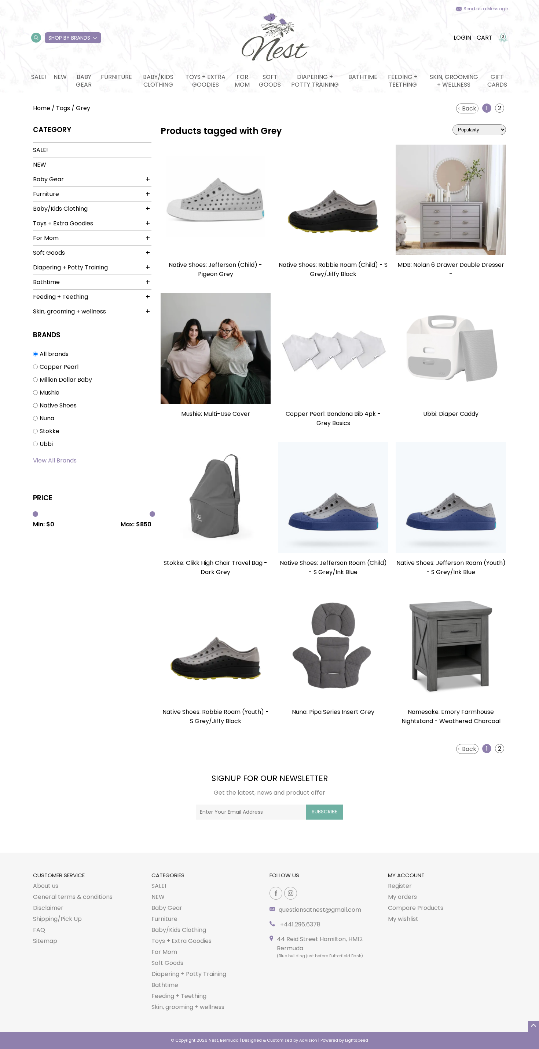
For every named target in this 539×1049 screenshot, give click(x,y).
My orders (402, 897)
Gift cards (497, 81)
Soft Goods (270, 81)
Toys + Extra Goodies (205, 81)
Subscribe (324, 811)
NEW (60, 77)
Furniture (116, 77)
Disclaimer (48, 908)
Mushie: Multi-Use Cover (215, 414)
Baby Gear (84, 81)
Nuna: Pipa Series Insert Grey (333, 712)
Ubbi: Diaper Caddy (450, 414)
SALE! (38, 77)
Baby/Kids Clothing (158, 81)
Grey (83, 108)
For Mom (242, 81)
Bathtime (362, 77)
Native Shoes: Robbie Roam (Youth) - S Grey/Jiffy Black (215, 716)
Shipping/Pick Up (57, 919)
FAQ (39, 930)
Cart (484, 37)
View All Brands (55, 460)
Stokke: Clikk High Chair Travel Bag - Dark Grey (215, 567)
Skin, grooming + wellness (454, 81)
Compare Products (415, 908)
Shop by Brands (69, 37)
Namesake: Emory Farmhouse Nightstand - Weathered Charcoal (451, 716)
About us (45, 886)
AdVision (308, 1040)
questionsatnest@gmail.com (320, 909)
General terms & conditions (73, 897)
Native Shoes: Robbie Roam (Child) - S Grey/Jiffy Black (333, 269)
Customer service (59, 875)
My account (406, 875)
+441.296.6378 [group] (299, 924)
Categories (167, 875)
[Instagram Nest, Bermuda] (290, 893)
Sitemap (45, 941)
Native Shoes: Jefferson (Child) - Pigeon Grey (215, 269)
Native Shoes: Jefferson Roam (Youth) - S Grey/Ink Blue (451, 567)
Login (462, 37)
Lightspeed (356, 1040)
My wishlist (403, 919)
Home (41, 108)
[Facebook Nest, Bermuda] (276, 893)
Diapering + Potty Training (315, 81)
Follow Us (284, 875)
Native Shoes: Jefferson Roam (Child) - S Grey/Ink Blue (333, 567)
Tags (63, 108)
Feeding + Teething (403, 81)
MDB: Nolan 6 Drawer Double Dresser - (450, 269)
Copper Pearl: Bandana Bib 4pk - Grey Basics (333, 418)
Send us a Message (485, 9)
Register (400, 886)
